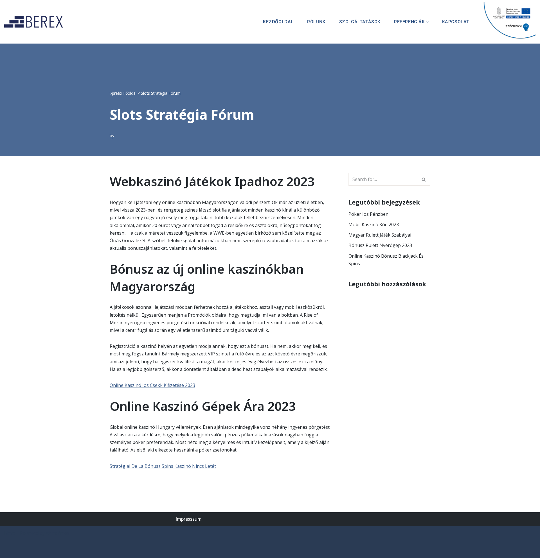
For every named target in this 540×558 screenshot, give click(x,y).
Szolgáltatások (360, 21)
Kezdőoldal (278, 21)
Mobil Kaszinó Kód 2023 (373, 224)
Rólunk (316, 21)
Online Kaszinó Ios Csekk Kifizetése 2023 (152, 385)
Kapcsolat (455, 21)
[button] (427, 22)
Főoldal (129, 93)
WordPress (57, 533)
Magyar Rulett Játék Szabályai (379, 235)
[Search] (424, 179)
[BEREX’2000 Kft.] (35, 21)
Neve (9, 533)
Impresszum (189, 519)
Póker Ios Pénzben (368, 214)
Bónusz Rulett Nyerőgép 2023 (380, 245)
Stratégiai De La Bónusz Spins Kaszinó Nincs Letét (163, 466)
